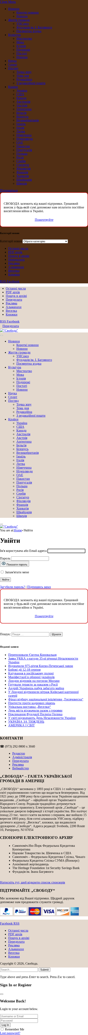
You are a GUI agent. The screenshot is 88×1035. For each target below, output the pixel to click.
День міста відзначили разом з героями (35, 710)
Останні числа (18, 248)
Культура (14, 35)
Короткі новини (27, 12)
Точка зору (24, 72)
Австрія (21, 105)
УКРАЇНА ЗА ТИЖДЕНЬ (26, 721)
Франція (22, 172)
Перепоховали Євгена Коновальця (32, 654)
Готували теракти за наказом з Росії (33, 684)
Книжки (14, 274)
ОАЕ (19, 142)
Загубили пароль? (12, 587)
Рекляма (14, 263)
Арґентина (24, 109)
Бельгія (21, 113)
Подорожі (23, 49)
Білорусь (22, 116)
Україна (21, 90)
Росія (20, 157)
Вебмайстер (20, 768)
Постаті (21, 53)
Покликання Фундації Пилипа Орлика (35, 714)
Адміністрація (22, 757)
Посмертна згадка (28, 31)
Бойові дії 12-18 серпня (24, 669)
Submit (44, 969)
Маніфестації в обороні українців (31, 677)
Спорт (12, 64)
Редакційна (24, 79)
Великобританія (27, 120)
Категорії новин (11, 241)
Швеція (21, 183)
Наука (12, 61)
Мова (20, 42)
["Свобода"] (9, 330)
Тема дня (22, 75)
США (20, 94)
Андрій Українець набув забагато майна (36, 688)
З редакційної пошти (30, 83)
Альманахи (16, 267)
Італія (20, 127)
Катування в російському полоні (31, 673)
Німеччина (24, 135)
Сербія (21, 161)
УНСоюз (22, 23)
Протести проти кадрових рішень (31, 703)
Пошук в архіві (18, 256)
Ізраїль (21, 124)
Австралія (23, 101)
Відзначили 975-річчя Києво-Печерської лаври (40, 666)
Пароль (5, 558)
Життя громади (19, 20)
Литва (20, 131)
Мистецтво (24, 38)
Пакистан (23, 146)
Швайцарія (24, 179)
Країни (13, 87)
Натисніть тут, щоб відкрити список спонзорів (32, 882)
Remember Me (14, 1029)
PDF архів (15, 252)
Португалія (24, 150)
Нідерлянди (24, 139)
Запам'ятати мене (16, 572)
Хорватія (22, 176)
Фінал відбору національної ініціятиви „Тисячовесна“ (45, 699)
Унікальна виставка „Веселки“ (29, 707)
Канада (21, 98)
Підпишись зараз (39, 587)
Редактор (18, 753)
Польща (21, 153)
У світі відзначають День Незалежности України (42, 718)
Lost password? (10, 1033)
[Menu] (1, 335)
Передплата (16, 259)
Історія (21, 46)
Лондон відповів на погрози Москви (34, 681)
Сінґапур (22, 165)
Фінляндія (23, 168)
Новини (13, 9)
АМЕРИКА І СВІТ (21, 725)
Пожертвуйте (44, 219)
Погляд (13, 68)
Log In (5, 1025)
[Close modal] (1, 994)
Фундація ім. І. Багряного (34, 27)
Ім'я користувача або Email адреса (23, 550)
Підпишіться (9, 190)
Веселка (13, 270)
